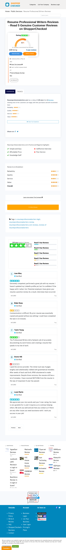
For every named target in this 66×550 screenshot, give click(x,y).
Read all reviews (16, 53)
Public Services (16, 11)
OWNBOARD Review (28, 472)
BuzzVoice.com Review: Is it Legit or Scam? (13, 481)
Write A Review (33, 207)
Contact (11, 533)
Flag (55, 295)
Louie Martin (18, 392)
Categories (33, 4)
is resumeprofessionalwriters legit (27, 219)
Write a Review (30, 53)
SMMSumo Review (57, 450)
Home (7, 11)
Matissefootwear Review (28, 450)
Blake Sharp (18, 303)
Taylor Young (19, 330)
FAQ (9, 524)
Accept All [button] (15, 546)
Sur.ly (36, 501)
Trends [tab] (20, 91)
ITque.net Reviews (42, 450)
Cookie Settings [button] (6, 546)
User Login (27, 524)
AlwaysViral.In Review (57, 459)
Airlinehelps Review (42, 470)
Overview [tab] (10, 91)
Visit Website (13, 80)
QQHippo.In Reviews (57, 467)
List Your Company (43, 4)
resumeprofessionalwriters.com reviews (23, 225)
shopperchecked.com (33, 497)
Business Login (55, 4)
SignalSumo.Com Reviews (13, 450)
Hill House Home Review (27, 462)
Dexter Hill (18, 357)
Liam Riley (18, 273)
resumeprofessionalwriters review (21, 222)
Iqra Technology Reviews (42, 460)
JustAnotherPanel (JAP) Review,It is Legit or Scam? (13, 464)
